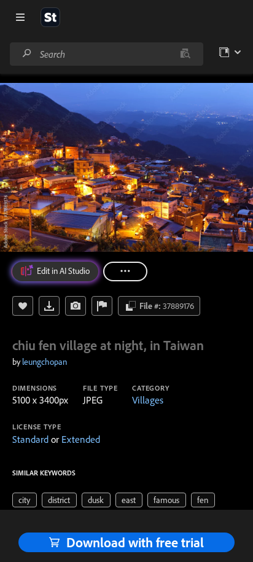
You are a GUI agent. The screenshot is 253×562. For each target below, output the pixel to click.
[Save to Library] (22, 306)
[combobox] (106, 54)
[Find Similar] (75, 306)
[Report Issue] (101, 306)
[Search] (27, 54)
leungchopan (44, 361)
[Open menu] (20, 17)
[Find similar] (185, 54)
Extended (80, 439)
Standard (30, 439)
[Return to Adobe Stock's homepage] (50, 17)
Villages (147, 400)
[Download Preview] (49, 306)
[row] (24, 500)
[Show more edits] (125, 271)
